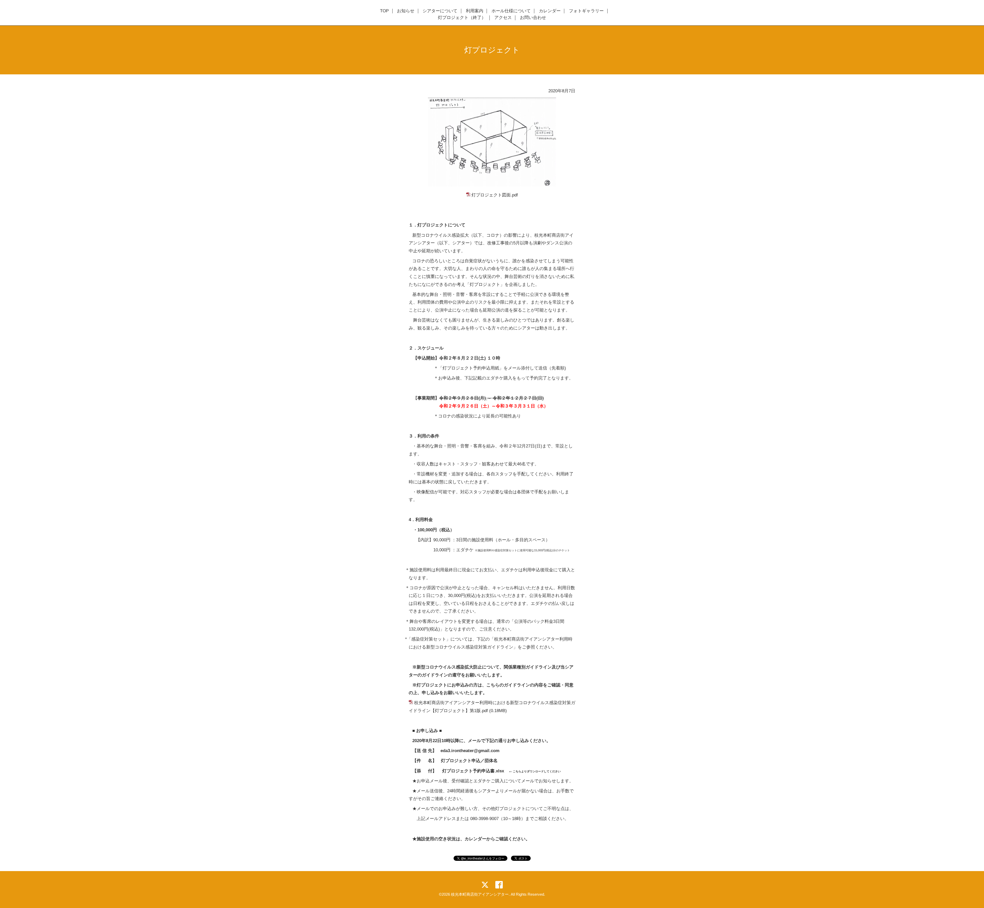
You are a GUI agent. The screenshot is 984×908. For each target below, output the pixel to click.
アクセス (503, 17)
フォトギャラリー (586, 11)
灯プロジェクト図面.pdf (494, 195)
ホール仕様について (511, 11)
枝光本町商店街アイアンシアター (480, 894)
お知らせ (405, 11)
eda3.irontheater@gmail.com (469, 750)
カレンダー (550, 11)
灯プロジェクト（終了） (462, 17)
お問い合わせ (533, 17)
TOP (384, 11)
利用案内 (474, 11)
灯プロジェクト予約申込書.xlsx (473, 771)
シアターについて (440, 11)
